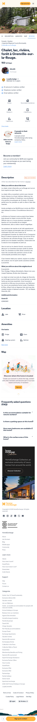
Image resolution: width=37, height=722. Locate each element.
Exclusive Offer (6, 668)
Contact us (5, 586)
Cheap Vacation (7, 626)
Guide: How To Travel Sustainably (12, 595)
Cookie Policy (10, 696)
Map (25, 36)
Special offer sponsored (9, 655)
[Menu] (33, 3)
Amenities (18, 36)
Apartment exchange (8, 681)
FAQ (3, 581)
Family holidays (6, 676)
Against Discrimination (9, 615)
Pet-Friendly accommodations (11, 628)
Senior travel (6, 678)
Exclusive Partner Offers (9, 660)
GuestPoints (5, 564)
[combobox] (12, 701)
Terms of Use (7, 693)
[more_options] (3, 719)
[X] (18, 515)
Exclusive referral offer (9, 598)
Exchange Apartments (9, 634)
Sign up (18, 387)
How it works (6, 663)
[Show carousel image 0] (18, 20)
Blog (3, 542)
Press (4, 550)
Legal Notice (20, 696)
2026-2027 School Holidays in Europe (13, 684)
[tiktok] (11, 515)
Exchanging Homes (8, 642)
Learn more (18, 142)
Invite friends (6, 572)
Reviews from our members (10, 613)
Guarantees (5, 569)
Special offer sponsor (8, 639)
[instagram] (7, 515)
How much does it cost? (9, 566)
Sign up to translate (30, 177)
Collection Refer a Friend (9, 647)
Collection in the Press (8, 644)
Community (5, 547)
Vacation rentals (7, 600)
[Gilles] (5, 70)
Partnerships (6, 673)
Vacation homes (7, 636)
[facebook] (3, 515)
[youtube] (22, 515)
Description (9, 36)
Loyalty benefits (7, 686)
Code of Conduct (18, 693)
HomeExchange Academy (10, 618)
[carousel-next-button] (33, 20)
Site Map (28, 696)
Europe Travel (6, 631)
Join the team (6, 539)
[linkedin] (15, 515)
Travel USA (5, 623)
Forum (4, 583)
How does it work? (7, 561)
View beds (4, 126)
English (28, 182)
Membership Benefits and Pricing (12, 652)
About (4, 536)
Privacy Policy (30, 693)
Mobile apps (6, 544)
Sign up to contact (21, 719)
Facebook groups (7, 621)
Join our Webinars (7, 603)
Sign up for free (25, 3)
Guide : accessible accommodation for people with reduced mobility (17, 606)
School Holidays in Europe (10, 610)
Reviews (32, 36)
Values (4, 559)
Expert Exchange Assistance (10, 657)
